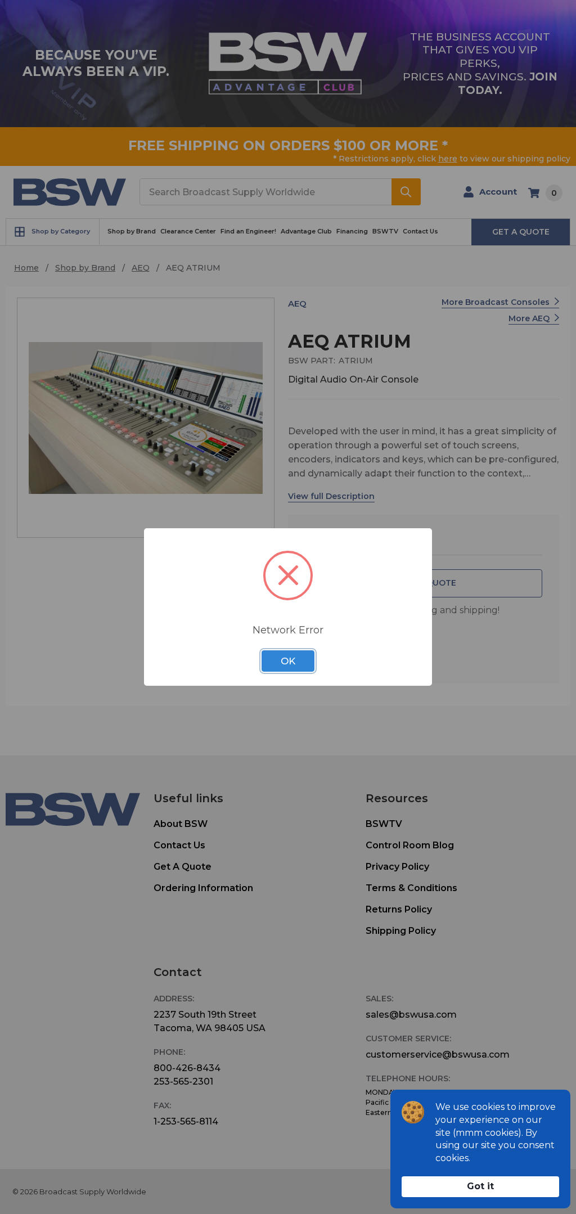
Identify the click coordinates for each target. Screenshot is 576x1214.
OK (288, 661)
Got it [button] (480, 1186)
